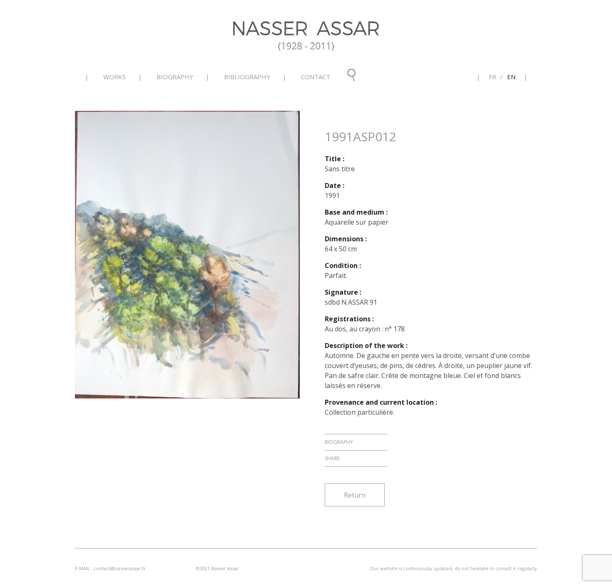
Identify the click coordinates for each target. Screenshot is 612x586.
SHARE (332, 458)
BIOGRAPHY (175, 77)
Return (355, 495)
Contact (315, 77)
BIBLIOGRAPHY (247, 77)
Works (114, 77)
